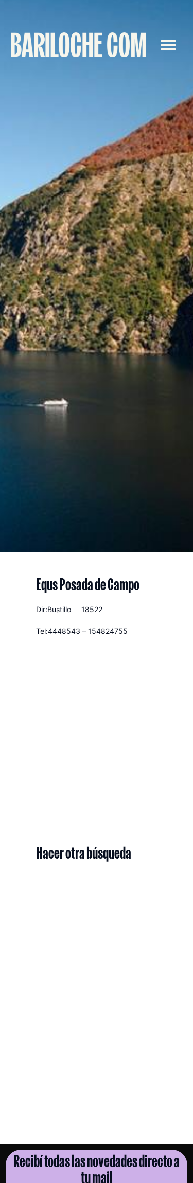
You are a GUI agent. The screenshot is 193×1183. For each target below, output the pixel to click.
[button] (168, 44)
